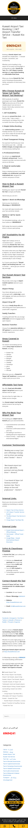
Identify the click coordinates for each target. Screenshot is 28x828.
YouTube (20, 618)
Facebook (5, 618)
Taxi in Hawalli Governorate (11, 768)
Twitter (4, 620)
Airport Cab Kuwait (8, 677)
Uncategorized (7, 780)
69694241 (14, 45)
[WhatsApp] (4, 826)
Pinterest (18, 620)
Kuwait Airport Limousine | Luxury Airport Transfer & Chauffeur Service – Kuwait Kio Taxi (13, 703)
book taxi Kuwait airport (17, 684)
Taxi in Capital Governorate (11, 764)
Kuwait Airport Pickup (9, 686)
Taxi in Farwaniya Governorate (12, 766)
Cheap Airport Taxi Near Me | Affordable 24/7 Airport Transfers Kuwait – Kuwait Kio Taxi (12, 696)
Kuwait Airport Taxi (10, 672)
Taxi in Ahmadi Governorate (11, 761)
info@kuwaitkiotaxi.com (18, 606)
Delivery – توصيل (8, 752)
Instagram (13, 618)
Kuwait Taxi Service (9, 757)
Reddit (4, 622)
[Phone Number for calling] (14, 826)
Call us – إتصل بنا (8, 749)
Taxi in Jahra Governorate (11, 771)
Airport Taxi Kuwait (13, 679)
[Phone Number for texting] (23, 826)
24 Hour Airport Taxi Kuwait (12, 674)
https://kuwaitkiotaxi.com (14, 602)
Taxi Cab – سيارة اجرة (9, 759)
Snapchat (17, 622)
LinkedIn (11, 620)
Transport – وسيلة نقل (9, 777)
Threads (10, 622)
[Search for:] (14, 716)
